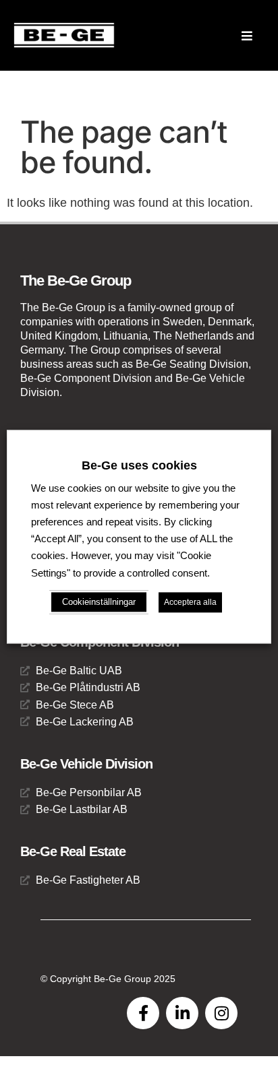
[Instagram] (221, 1013)
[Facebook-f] (143, 1013)
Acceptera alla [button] (190, 602)
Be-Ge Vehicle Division (86, 763)
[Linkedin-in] (182, 1013)
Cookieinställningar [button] (99, 602)
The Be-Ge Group (75, 280)
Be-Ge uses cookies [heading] (139, 465)
